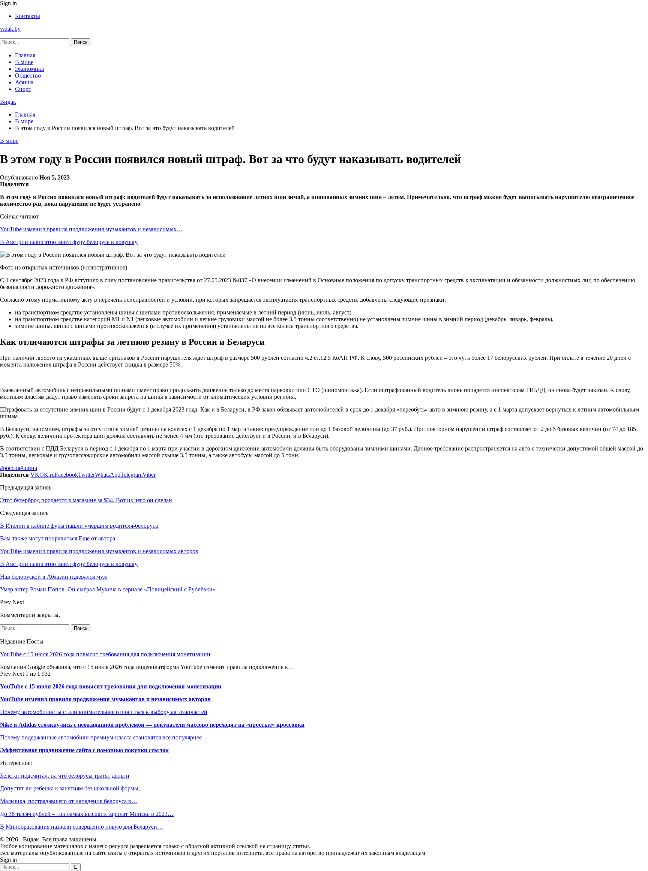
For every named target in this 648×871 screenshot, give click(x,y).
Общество (28, 75)
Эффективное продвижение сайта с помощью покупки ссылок (84, 750)
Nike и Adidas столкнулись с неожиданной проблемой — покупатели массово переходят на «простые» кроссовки (152, 724)
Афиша (24, 82)
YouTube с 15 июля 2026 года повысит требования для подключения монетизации (105, 654)
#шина (28, 468)
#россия (10, 468)
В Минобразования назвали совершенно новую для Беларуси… (81, 826)
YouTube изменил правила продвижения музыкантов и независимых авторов (105, 699)
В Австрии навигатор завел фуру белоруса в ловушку (69, 242)
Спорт (23, 89)
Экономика (29, 69)
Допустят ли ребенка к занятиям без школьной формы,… (73, 788)
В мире (24, 62)
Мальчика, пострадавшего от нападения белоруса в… (68, 801)
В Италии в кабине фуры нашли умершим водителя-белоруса (79, 525)
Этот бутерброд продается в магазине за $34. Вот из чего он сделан (86, 500)
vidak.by (10, 28)
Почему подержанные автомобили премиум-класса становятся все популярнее (101, 737)
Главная (25, 55)
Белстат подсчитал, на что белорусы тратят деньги (64, 775)
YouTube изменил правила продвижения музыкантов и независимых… (91, 229)
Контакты (27, 16)
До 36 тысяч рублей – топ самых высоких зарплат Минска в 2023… (87, 814)
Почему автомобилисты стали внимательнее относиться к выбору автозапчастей (103, 712)
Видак (8, 102)
